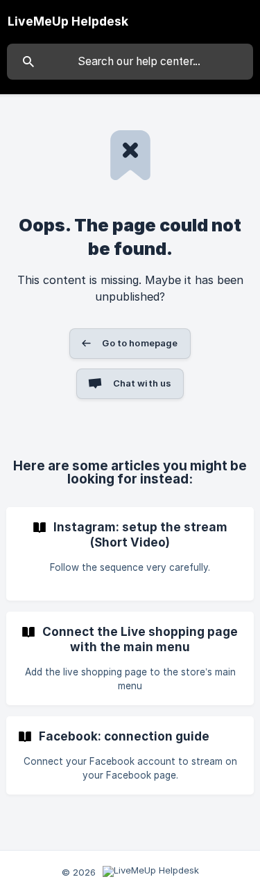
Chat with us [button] (142, 383)
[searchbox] (130, 62)
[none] (68, 21)
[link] (130, 554)
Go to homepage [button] (139, 342)
